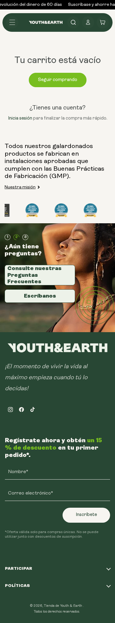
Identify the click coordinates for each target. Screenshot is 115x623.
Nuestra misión (20, 187)
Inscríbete (86, 515)
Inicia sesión (20, 118)
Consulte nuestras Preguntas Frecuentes (34, 274)
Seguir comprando (57, 80)
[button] (12, 22)
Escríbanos (40, 296)
